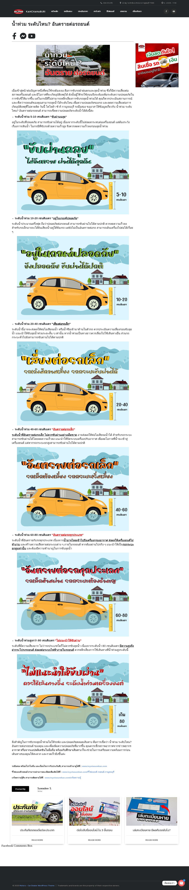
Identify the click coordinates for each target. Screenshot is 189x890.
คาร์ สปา (97, 11)
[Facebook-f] (14, 36)
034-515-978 (108, 3)
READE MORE (94, 840)
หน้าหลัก (54, 11)
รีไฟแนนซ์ (110, 11)
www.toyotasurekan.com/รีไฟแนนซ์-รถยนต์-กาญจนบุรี (88, 772)
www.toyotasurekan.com (94, 766)
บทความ (123, 11)
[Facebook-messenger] (23, 36)
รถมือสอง (68, 11)
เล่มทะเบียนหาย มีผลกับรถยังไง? (152, 830)
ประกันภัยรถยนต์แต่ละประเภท (37, 830)
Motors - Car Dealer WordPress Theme (37, 885)
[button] (20, 789)
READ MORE (37, 840)
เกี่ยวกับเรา (137, 11)
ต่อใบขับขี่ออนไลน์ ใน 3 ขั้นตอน (94, 830)
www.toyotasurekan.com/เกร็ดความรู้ (63, 777)
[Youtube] (32, 36)
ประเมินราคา (83, 11)
